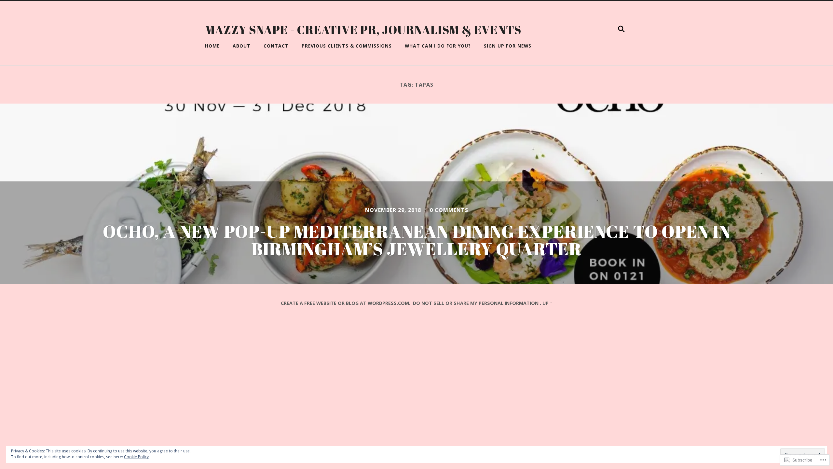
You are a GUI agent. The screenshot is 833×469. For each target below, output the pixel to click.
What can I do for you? (438, 46)
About (242, 46)
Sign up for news (507, 46)
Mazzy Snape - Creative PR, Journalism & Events (363, 29)
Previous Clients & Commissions (347, 46)
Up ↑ (547, 303)
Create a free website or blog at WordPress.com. (345, 303)
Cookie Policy (136, 457)
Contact (276, 46)
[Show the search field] (621, 29)
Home (212, 46)
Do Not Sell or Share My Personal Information (476, 303)
